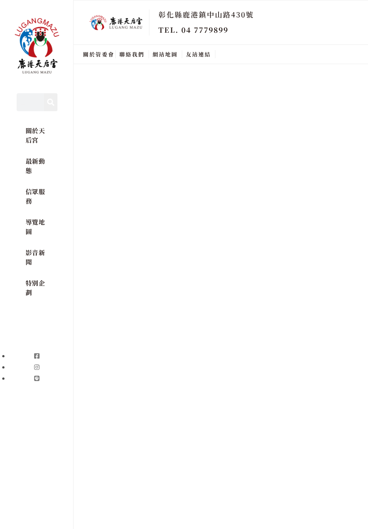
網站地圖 (165, 54)
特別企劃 (35, 287)
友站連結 (198, 54)
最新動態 (35, 165)
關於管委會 (98, 54)
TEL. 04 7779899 (193, 30)
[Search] (50, 102)
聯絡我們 (132, 54)
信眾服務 (35, 196)
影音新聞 (35, 257)
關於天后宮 (35, 135)
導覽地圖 (35, 226)
